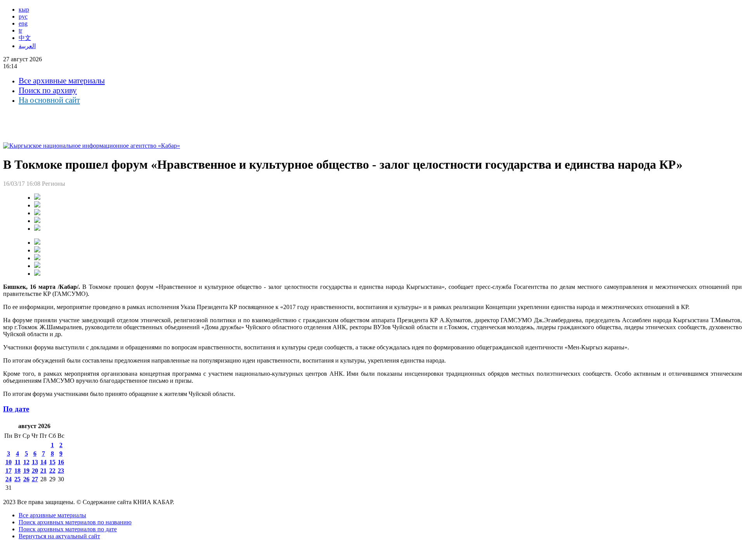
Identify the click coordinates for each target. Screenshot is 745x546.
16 (61, 462)
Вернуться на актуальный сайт (59, 536)
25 (17, 479)
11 (18, 462)
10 (8, 462)
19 (26, 470)
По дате (16, 409)
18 (17, 470)
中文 (25, 38)
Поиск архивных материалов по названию (75, 522)
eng (23, 23)
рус (23, 16)
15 (52, 462)
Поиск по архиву (48, 90)
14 (43, 462)
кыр (24, 9)
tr (20, 30)
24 (8, 479)
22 (52, 470)
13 (35, 462)
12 (26, 462)
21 (43, 470)
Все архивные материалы (62, 80)
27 (35, 479)
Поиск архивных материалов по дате (68, 529)
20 (35, 470)
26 (26, 479)
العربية (27, 46)
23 (61, 470)
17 (8, 470)
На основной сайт (49, 100)
